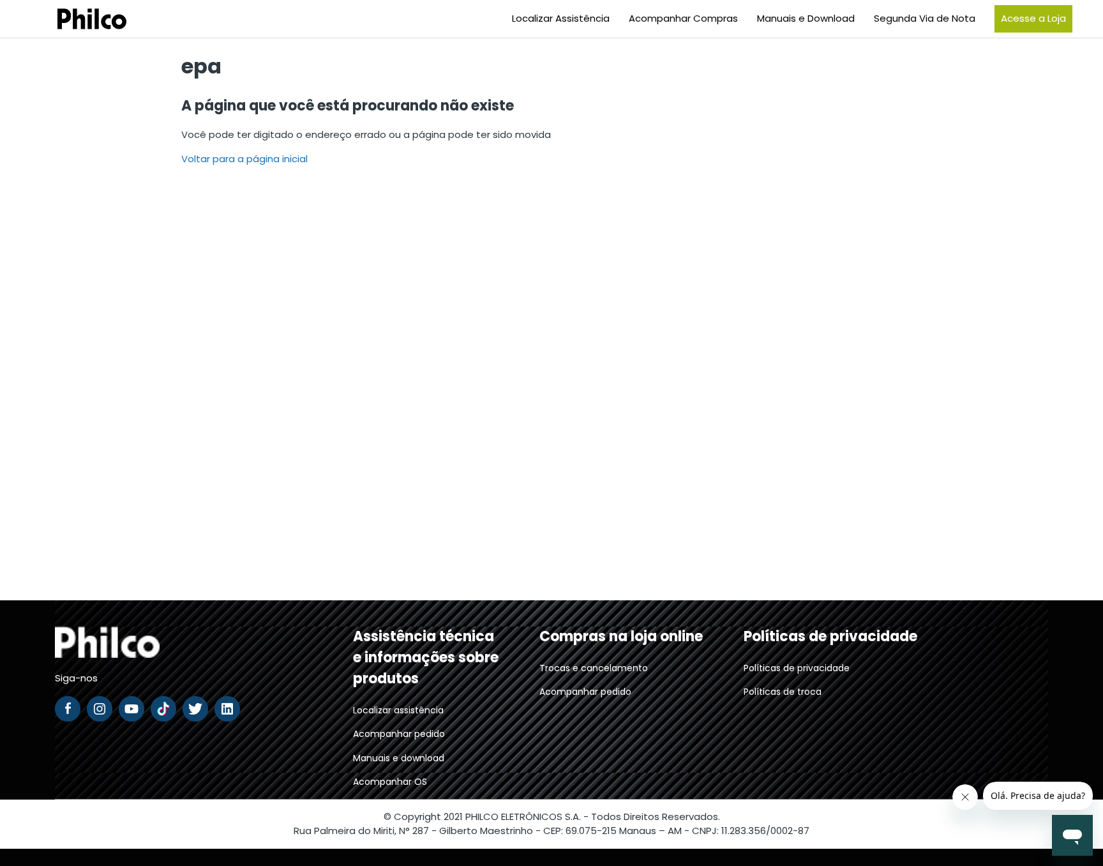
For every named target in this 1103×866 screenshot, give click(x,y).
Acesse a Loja (1033, 18)
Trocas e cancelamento (593, 668)
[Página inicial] (76, 18)
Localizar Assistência (561, 18)
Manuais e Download (806, 18)
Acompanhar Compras (683, 18)
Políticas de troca (783, 691)
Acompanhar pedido (399, 733)
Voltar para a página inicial (244, 158)
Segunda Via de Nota (924, 18)
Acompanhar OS (390, 781)
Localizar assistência (398, 710)
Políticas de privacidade (797, 668)
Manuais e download (398, 758)
